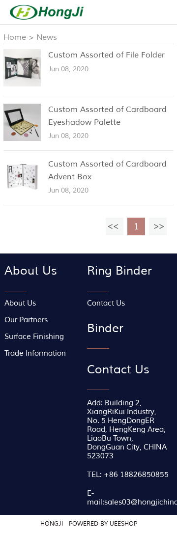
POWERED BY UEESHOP (103, 524)
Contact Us (106, 303)
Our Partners (26, 320)
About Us (20, 303)
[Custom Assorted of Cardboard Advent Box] (22, 193)
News (46, 37)
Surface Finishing (34, 336)
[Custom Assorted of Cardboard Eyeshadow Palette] (22, 139)
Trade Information (35, 353)
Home (14, 37)
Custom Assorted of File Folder (106, 55)
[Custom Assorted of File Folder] (22, 84)
